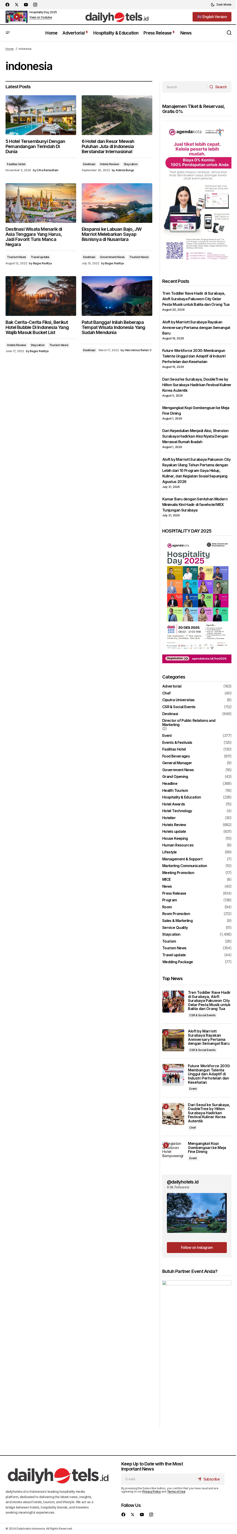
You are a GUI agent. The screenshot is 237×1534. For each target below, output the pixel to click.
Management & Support (182, 859)
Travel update (40, 257)
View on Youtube (40, 17)
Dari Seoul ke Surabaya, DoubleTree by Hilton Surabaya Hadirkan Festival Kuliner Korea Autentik (196, 385)
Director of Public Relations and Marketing (188, 723)
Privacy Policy (151, 1491)
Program (169, 900)
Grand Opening (175, 777)
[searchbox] (184, 86)
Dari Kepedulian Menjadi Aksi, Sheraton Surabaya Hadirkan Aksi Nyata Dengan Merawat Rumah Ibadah (195, 436)
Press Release (174, 893)
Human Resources (177, 845)
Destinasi (89, 164)
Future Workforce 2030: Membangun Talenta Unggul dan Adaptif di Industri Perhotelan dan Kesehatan (194, 356)
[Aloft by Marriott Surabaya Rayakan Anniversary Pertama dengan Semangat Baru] (173, 1040)
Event (167, 736)
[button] (221, 4)
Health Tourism (175, 791)
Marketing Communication (184, 866)
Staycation (131, 164)
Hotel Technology (177, 811)
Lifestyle (169, 852)
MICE (166, 879)
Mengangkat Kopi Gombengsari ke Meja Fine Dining (207, 1148)
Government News (112, 257)
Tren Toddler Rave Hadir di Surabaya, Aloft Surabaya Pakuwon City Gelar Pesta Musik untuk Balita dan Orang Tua (196, 299)
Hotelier (169, 818)
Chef (166, 693)
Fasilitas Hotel (16, 164)
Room (167, 907)
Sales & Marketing (177, 921)
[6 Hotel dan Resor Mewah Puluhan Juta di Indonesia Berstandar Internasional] (117, 115)
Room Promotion (176, 914)
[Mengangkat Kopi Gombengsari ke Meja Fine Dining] (173, 1153)
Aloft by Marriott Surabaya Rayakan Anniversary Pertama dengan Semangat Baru (196, 327)
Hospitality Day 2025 (43, 12)
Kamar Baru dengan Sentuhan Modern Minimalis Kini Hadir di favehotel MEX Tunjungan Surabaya (195, 504)
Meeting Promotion (178, 873)
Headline (169, 784)
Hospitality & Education (181, 797)
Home (10, 49)
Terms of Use (176, 1491)
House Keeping (175, 838)
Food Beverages (176, 756)
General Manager (177, 763)
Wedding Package (177, 962)
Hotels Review (109, 164)
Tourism (169, 941)
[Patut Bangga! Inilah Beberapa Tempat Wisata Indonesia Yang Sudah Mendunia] (117, 296)
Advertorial (171, 686)
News (167, 886)
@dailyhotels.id (182, 1182)
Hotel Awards (173, 804)
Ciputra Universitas (178, 700)
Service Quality (175, 928)
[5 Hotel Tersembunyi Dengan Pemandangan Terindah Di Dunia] (41, 115)
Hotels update (174, 832)
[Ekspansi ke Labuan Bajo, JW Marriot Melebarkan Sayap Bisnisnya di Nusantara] (117, 203)
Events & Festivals (177, 743)
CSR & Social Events (179, 707)
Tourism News (16, 257)
